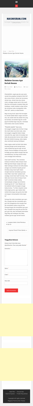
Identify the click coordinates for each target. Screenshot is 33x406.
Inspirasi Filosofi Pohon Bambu (17, 230)
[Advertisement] (16, 38)
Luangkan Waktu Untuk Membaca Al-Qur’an (15, 223)
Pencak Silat (20, 391)
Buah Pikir (12, 391)
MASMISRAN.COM (16, 18)
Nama (7, 268)
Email (6, 274)
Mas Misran (19, 87)
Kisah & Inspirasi (10, 393)
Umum (9, 89)
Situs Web (7, 281)
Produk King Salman (22, 393)
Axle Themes (21, 401)
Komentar (8, 248)
